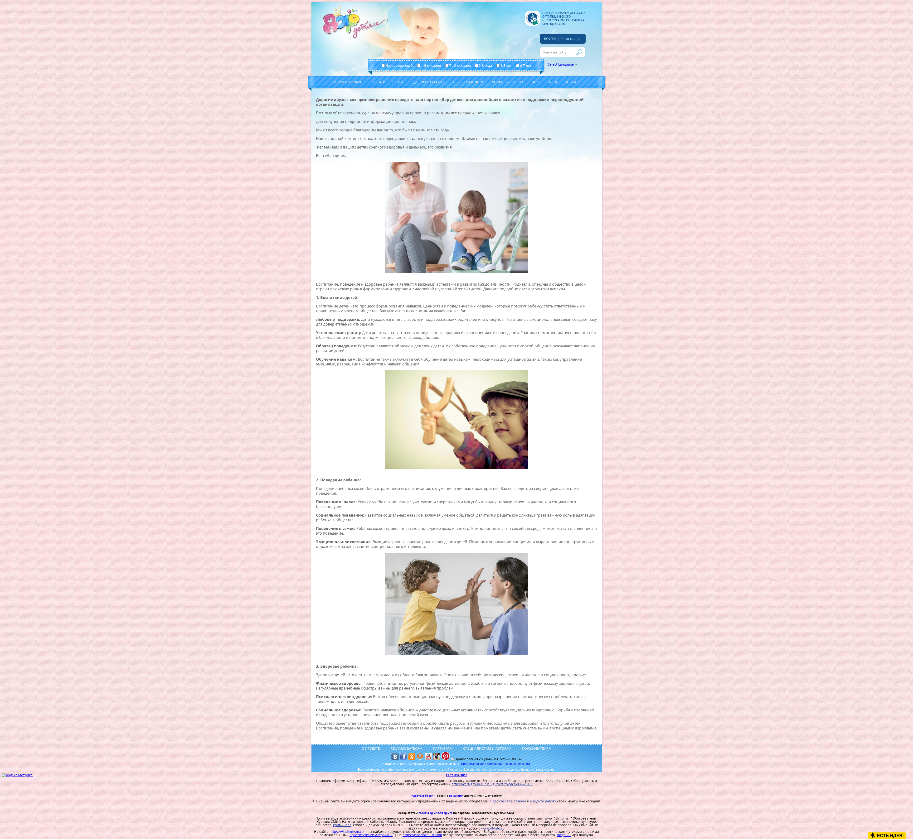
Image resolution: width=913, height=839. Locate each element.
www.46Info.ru (493, 828)
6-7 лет (526, 65)
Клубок (573, 82)
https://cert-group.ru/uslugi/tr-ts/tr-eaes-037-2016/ (492, 784)
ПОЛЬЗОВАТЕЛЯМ (537, 748)
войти (550, 38)
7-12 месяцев (460, 65)
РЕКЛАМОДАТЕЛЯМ (406, 748)
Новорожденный (399, 65)
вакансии (456, 796)
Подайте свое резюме (508, 801)
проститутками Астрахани (371, 835)
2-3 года (486, 65)
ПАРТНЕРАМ (443, 748)
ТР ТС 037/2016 (456, 775)
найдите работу (543, 801)
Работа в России (423, 796)
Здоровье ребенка (428, 82)
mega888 (564, 835)
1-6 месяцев (431, 65)
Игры (535, 82)
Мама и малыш (347, 82)
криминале (342, 825)
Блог (553, 82)
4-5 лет (506, 65)
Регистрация (571, 38)
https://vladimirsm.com (348, 831)
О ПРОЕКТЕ (371, 748)
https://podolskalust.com (422, 835)
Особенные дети (468, 82)
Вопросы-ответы (507, 82)
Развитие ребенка (386, 82)
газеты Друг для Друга (435, 813)
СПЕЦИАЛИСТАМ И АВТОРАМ (487, 748)
